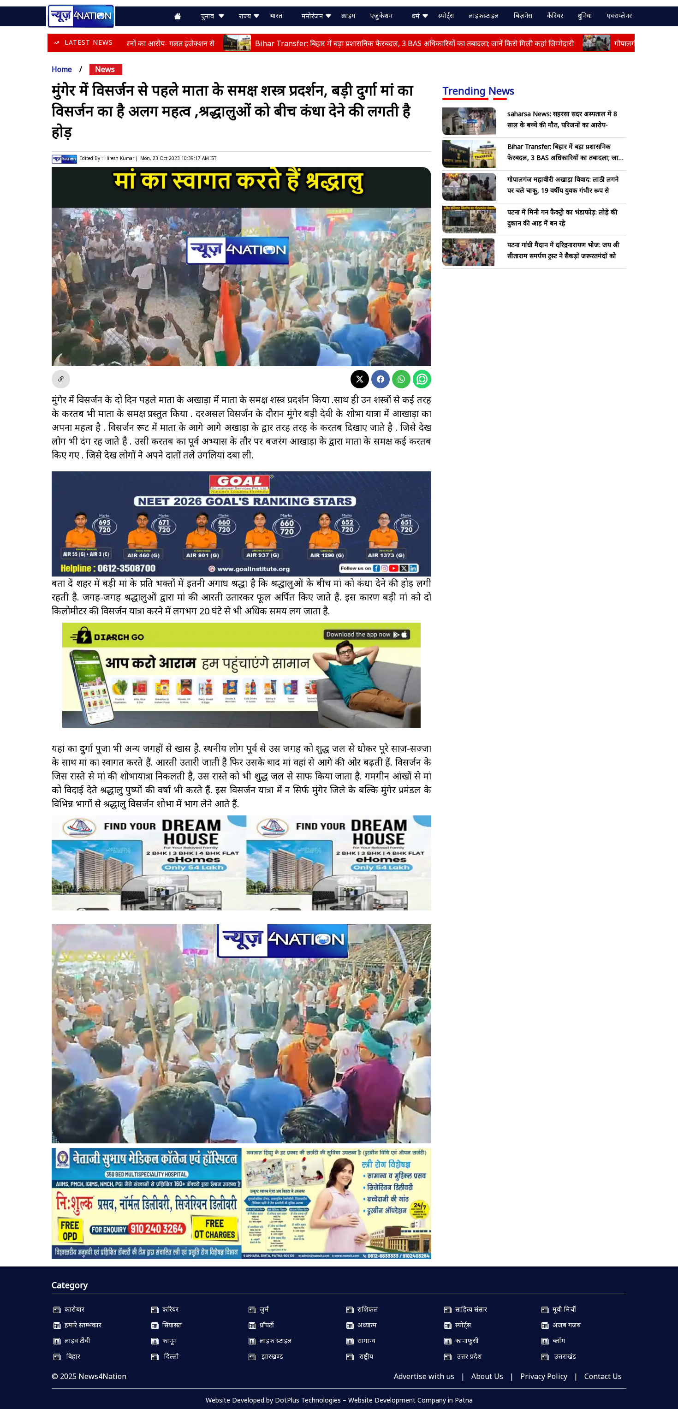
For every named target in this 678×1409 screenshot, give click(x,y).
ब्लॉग (557, 1340)
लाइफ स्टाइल (274, 1340)
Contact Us (603, 1376)
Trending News (478, 90)
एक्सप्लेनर (619, 15)
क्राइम (348, 15)
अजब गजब (565, 1324)
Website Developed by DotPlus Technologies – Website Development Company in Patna (339, 1400)
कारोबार (72, 1309)
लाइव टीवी (75, 1340)
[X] (360, 379)
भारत (275, 15)
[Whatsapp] (401, 379)
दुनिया (585, 15)
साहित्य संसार (469, 1309)
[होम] (80, 15)
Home (62, 69)
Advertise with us (424, 1376)
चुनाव (209, 16)
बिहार (70, 1356)
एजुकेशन (381, 15)
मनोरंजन (313, 16)
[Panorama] (241, 871)
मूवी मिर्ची (562, 1309)
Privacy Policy (543, 1376)
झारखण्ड (269, 1356)
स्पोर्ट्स (446, 15)
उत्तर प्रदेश (467, 1356)
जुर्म (262, 1309)
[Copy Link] (61, 379)
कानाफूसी (465, 1340)
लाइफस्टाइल (484, 15)
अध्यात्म (365, 1324)
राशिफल (366, 1309)
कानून (168, 1340)
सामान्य (364, 1340)
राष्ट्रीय (363, 1356)
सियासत (170, 1324)
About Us (487, 1376)
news (105, 69)
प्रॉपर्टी (265, 1324)
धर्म (417, 16)
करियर (168, 1309)
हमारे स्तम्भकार (81, 1324)
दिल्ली (169, 1356)
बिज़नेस (523, 15)
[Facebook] (380, 379)
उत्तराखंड (562, 1356)
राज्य (246, 16)
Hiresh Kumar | (121, 158)
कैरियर (555, 15)
